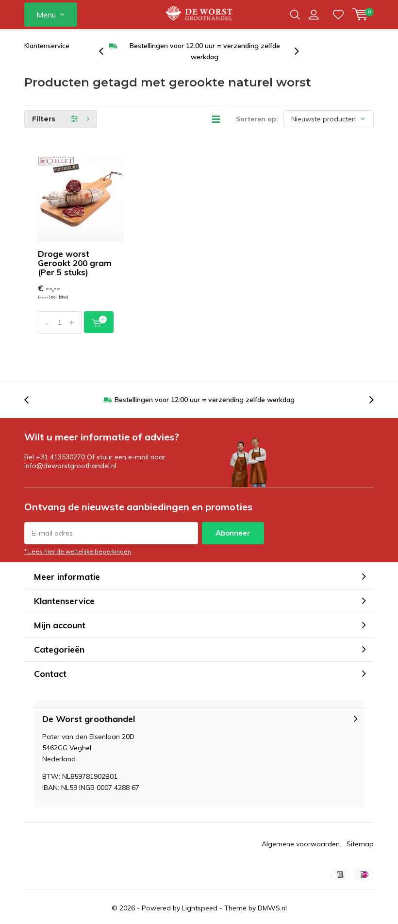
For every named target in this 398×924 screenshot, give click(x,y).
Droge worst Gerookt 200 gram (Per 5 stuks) (75, 263)
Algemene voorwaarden (301, 844)
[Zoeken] (295, 14)
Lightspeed (199, 908)
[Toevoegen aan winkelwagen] (99, 322)
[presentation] (106, 51)
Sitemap (360, 844)
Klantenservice (46, 46)
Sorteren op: (257, 119)
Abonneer (233, 533)
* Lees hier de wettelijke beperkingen (77, 551)
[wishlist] (338, 14)
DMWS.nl (272, 908)
